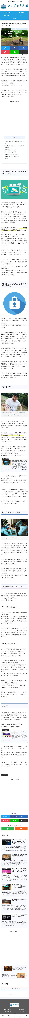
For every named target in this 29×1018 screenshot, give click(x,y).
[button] (26, 477)
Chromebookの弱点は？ (10, 152)
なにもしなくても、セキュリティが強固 (14, 145)
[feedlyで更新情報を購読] (7, 828)
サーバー (21, 1011)
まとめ (6, 158)
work (14, 1013)
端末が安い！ (8, 147)
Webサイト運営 (7, 1009)
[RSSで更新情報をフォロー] (21, 828)
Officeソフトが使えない (11, 154)
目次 (12, 137)
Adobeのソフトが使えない (12, 156)
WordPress (21, 1009)
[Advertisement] (14, 117)
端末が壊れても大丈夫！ (10, 149)
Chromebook (5, 775)
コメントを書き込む (14, 988)
